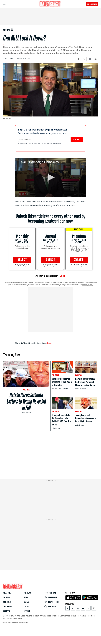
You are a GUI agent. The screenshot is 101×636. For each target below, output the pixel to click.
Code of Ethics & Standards (58, 616)
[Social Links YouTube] (83, 609)
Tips (18, 616)
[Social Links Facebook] (67, 609)
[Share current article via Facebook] (78, 59)
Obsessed (7, 602)
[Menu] (6, 4)
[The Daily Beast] (50, 4)
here (49, 343)
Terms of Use (45, 143)
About (5, 616)
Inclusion (75, 616)
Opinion (27, 611)
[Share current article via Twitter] (84, 59)
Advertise (30, 616)
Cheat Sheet (7, 593)
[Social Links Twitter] (73, 609)
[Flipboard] (94, 609)
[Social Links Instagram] (78, 609)
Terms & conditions (87, 616)
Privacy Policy (56, 143)
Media (26, 597)
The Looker (7, 607)
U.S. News (27, 593)
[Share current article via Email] (90, 59)
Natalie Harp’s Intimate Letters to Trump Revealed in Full (26, 401)
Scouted (6, 611)
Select (22, 259)
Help (37, 616)
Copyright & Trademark (12, 618)
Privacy (43, 616)
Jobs (23, 616)
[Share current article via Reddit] (95, 59)
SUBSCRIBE (92, 4)
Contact (12, 616)
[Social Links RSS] (88, 609)
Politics (6, 597)
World (26, 602)
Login (62, 276)
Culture (27, 607)
